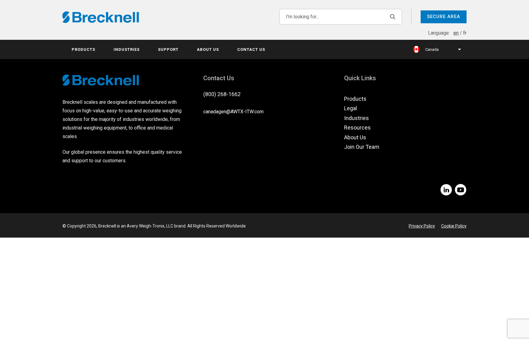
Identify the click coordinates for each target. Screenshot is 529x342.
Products (83, 49)
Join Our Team (361, 147)
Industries (127, 49)
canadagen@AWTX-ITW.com (233, 112)
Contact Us (251, 49)
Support (168, 49)
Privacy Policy (422, 226)
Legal (350, 108)
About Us (208, 49)
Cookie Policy (454, 226)
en (456, 33)
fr (465, 33)
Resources (357, 127)
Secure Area (443, 16)
